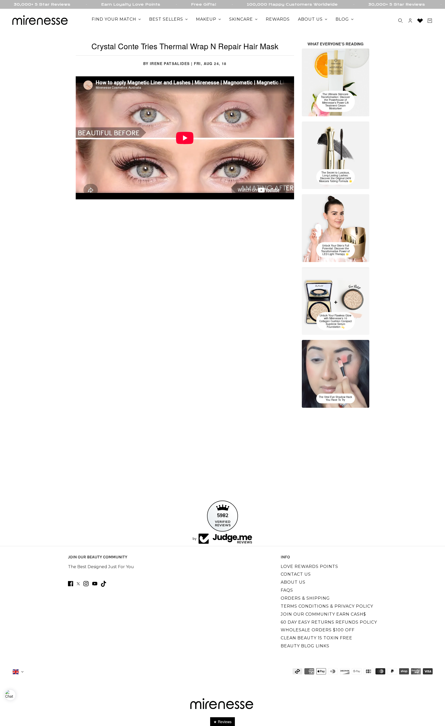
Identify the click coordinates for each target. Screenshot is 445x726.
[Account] (410, 20)
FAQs (287, 590)
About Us (293, 582)
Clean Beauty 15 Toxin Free (316, 637)
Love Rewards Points (309, 566)
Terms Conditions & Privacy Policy (327, 606)
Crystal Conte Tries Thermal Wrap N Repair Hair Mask (184, 46)
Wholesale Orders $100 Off (318, 629)
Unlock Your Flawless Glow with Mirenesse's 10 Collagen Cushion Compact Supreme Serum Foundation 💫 (335, 321)
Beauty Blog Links (305, 645)
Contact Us (296, 574)
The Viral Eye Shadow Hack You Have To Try (335, 398)
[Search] (400, 20)
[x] (78, 584)
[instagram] (86, 583)
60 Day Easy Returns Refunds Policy (329, 622)
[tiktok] (103, 584)
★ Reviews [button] (222, 721)
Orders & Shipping (305, 598)
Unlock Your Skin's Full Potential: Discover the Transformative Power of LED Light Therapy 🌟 (335, 250)
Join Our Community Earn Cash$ (323, 614)
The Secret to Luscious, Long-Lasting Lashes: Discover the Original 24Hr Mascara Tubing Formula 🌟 (335, 177)
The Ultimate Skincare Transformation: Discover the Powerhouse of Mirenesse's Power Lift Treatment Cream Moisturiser (335, 101)
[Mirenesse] (40, 20)
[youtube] (94, 583)
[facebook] (70, 583)
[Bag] (430, 20)
